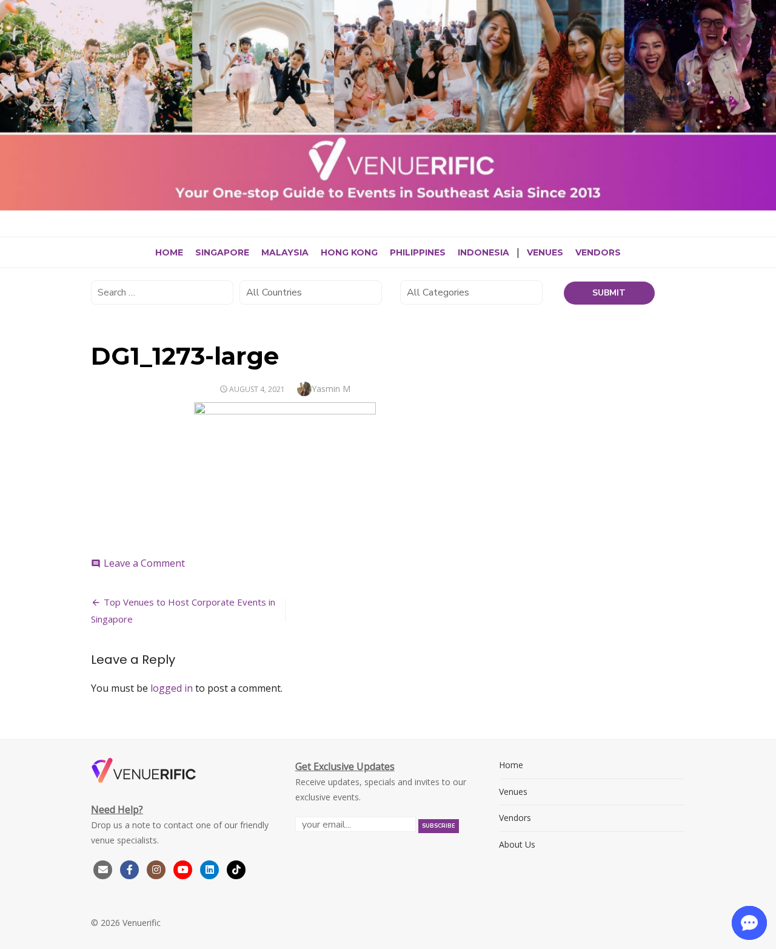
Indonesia (483, 252)
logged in (171, 688)
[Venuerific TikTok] (236, 868)
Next (764, 102)
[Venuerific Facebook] (130, 868)
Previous (12, 102)
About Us (517, 844)
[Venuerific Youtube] (184, 868)
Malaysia (285, 252)
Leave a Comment (144, 563)
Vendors (598, 252)
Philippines (418, 252)
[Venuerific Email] (103, 868)
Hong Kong (349, 252)
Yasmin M (331, 388)
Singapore (222, 252)
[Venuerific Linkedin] (211, 868)
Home (169, 252)
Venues (545, 252)
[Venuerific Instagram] (157, 868)
